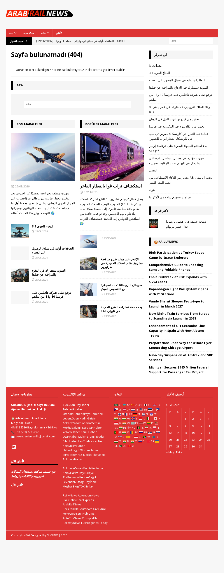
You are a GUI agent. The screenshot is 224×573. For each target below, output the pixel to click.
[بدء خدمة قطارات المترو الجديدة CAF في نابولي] (88, 311)
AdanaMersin (91, 423)
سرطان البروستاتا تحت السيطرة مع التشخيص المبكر (121, 287)
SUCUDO (69, 405)
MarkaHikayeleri (94, 455)
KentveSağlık (88, 477)
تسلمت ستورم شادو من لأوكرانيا (170, 197)
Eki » (179, 452)
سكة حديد (28, 33)
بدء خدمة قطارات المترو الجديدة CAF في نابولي (121, 309)
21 (177, 440)
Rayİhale (91, 482)
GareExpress (85, 500)
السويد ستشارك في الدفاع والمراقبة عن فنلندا (49, 272)
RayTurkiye (86, 473)
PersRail (68, 509)
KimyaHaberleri (92, 414)
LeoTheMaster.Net (90, 441)
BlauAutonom (83, 509)
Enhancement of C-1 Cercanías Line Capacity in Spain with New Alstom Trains (177, 331)
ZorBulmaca (71, 477)
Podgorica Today (96, 523)
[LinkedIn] (13, 446)
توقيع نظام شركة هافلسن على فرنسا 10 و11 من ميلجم (51, 294)
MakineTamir (87, 436)
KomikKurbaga (93, 468)
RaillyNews (168, 241)
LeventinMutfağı (73, 482)
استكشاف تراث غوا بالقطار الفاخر (111, 186)
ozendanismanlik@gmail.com (35, 436)
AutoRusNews (72, 518)
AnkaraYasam (72, 423)
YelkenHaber (71, 432)
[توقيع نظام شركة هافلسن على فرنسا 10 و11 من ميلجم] (20, 297)
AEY (80, 455)
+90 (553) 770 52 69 (27, 432)
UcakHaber (70, 436)
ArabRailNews (72, 504)
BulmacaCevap (73, 468)
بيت (11, 33)
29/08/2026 (22, 186)
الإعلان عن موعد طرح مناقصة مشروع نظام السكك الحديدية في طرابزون (122, 263)
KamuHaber (89, 432)
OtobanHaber (89, 450)
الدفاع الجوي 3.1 (42, 226)
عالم (43, 33)
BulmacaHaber (72, 459)
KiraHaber (70, 455)
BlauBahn (69, 500)
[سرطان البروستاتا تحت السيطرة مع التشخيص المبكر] (88, 289)
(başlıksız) (156, 65)
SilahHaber (70, 441)
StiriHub (82, 513)
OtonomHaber (72, 414)
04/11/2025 (110, 293)
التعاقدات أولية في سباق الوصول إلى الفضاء (53, 250)
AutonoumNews (88, 495)
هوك (152, 190)
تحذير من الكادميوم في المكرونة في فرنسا (176, 126)
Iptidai (100, 436)
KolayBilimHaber (74, 446)
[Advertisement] (152, 16)
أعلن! (59, 33)
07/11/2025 (91, 192)
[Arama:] (191, 41)
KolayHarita (70, 473)
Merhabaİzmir (72, 428)
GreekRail (99, 509)
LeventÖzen (71, 418)
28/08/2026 (41, 301)
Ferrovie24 (70, 513)
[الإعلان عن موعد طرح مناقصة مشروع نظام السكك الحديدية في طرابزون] (88, 263)
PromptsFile (90, 518)
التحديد (153, 170)
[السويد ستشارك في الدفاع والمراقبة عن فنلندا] (20, 275)
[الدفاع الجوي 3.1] (20, 231)
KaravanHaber (92, 428)
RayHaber (82, 405)
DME (91, 513)
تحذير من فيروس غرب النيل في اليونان (174, 119)
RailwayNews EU (74, 523)
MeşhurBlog (71, 486)
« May (170, 452)
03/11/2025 (110, 316)
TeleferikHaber (73, 409)
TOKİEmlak (86, 486)
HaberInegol (71, 450)
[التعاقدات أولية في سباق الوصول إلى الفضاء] (20, 253)
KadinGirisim (88, 418)
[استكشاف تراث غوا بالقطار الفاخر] (112, 157)
